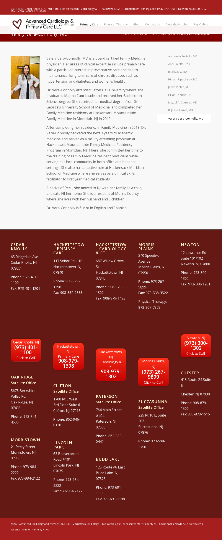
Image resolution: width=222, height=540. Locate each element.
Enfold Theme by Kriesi (35, 529)
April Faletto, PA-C (179, 64)
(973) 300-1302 (196, 345)
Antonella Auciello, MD (182, 56)
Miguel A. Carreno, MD (182, 102)
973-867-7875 (149, 307)
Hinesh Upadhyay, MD (183, 79)
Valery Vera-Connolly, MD (185, 118)
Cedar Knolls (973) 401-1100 (42, 9)
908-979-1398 (68, 356)
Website (15, 529)
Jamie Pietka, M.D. (179, 87)
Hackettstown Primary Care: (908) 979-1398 (149, 9)
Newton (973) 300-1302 (192, 9)
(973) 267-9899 (153, 372)
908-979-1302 (111, 365)
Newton (179, 523)
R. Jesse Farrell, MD (180, 110)
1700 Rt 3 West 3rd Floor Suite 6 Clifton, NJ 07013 (66, 405)
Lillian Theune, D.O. (180, 95)
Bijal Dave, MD (177, 71)
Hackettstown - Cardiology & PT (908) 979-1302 (91, 9)
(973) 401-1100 (26, 350)
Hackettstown (193, 523)
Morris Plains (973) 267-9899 (28, 11)
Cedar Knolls (166, 523)
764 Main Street (109, 409)
